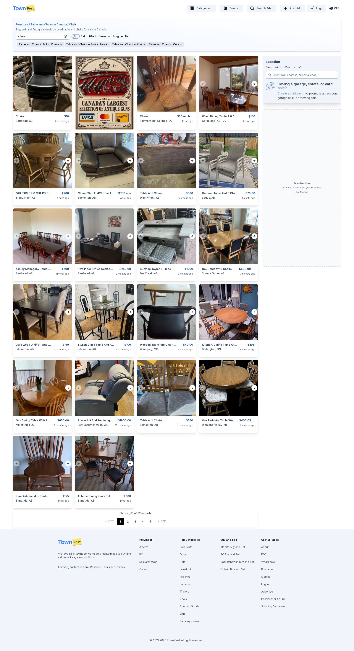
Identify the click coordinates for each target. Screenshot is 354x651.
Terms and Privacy (113, 567)
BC (141, 554)
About (265, 547)
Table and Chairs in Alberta (128, 44)
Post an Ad (267, 569)
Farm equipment (190, 621)
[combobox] (290, 67)
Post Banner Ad (270, 599)
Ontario (143, 569)
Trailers (184, 591)
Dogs (183, 554)
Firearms (185, 576)
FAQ (263, 554)
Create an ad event (291, 93)
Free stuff (186, 547)
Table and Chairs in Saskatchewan (87, 44)
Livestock (186, 569)
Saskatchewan (148, 561)
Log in (265, 584)
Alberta (143, 547)
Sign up (266, 576)
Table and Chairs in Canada (48, 24)
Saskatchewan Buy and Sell (237, 561)
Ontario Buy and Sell (233, 569)
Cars (182, 613)
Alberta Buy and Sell (233, 547)
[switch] (76, 36)
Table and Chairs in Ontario (165, 44)
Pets (182, 561)
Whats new (268, 561)
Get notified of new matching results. (104, 36)
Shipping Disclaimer (273, 606)
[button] (65, 36)
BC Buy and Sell (230, 554)
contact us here (79, 567)
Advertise (267, 591)
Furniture (22, 24)
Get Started (302, 192)
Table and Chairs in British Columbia (40, 44)
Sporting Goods (189, 606)
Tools (183, 599)
